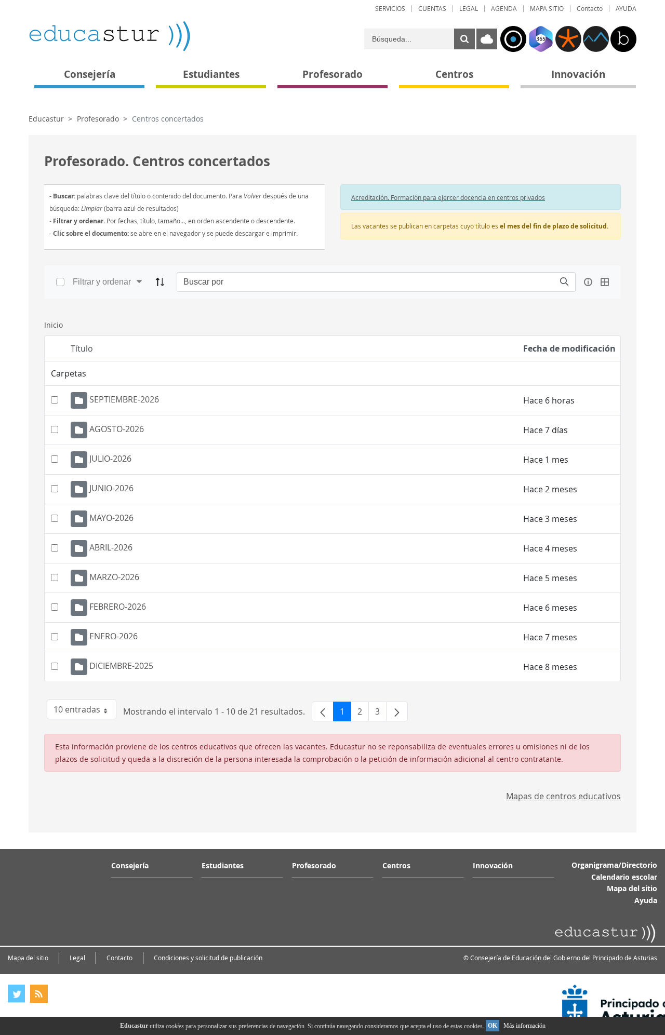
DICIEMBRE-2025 (121, 666)
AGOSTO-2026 (116, 429)
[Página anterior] (323, 711)
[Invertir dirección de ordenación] (160, 282)
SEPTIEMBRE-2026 (124, 400)
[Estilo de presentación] (604, 282)
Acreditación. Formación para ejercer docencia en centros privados (448, 197)
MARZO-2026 (114, 577)
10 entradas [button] (85, 711)
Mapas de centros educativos (563, 796)
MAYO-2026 (111, 518)
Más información (524, 1025)
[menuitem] (390, 8)
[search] (564, 282)
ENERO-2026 (113, 636)
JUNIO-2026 (111, 488)
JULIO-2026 (110, 459)
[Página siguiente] (397, 711)
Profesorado (98, 119)
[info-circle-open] (588, 282)
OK (492, 1025)
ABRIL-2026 (110, 548)
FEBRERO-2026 (117, 607)
